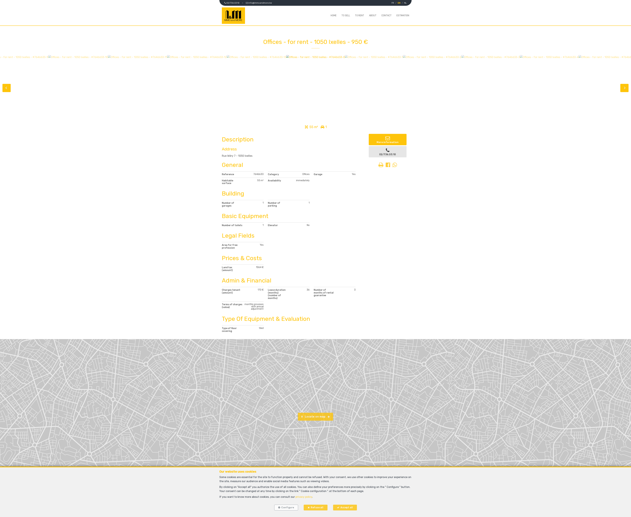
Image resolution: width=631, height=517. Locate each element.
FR (393, 3)
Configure (287, 507)
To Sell (345, 15)
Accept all (346, 507)
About (372, 15)
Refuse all (317, 507)
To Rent (359, 15)
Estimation (403, 15)
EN (399, 3)
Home (334, 15)
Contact (386, 15)
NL (405, 3)
